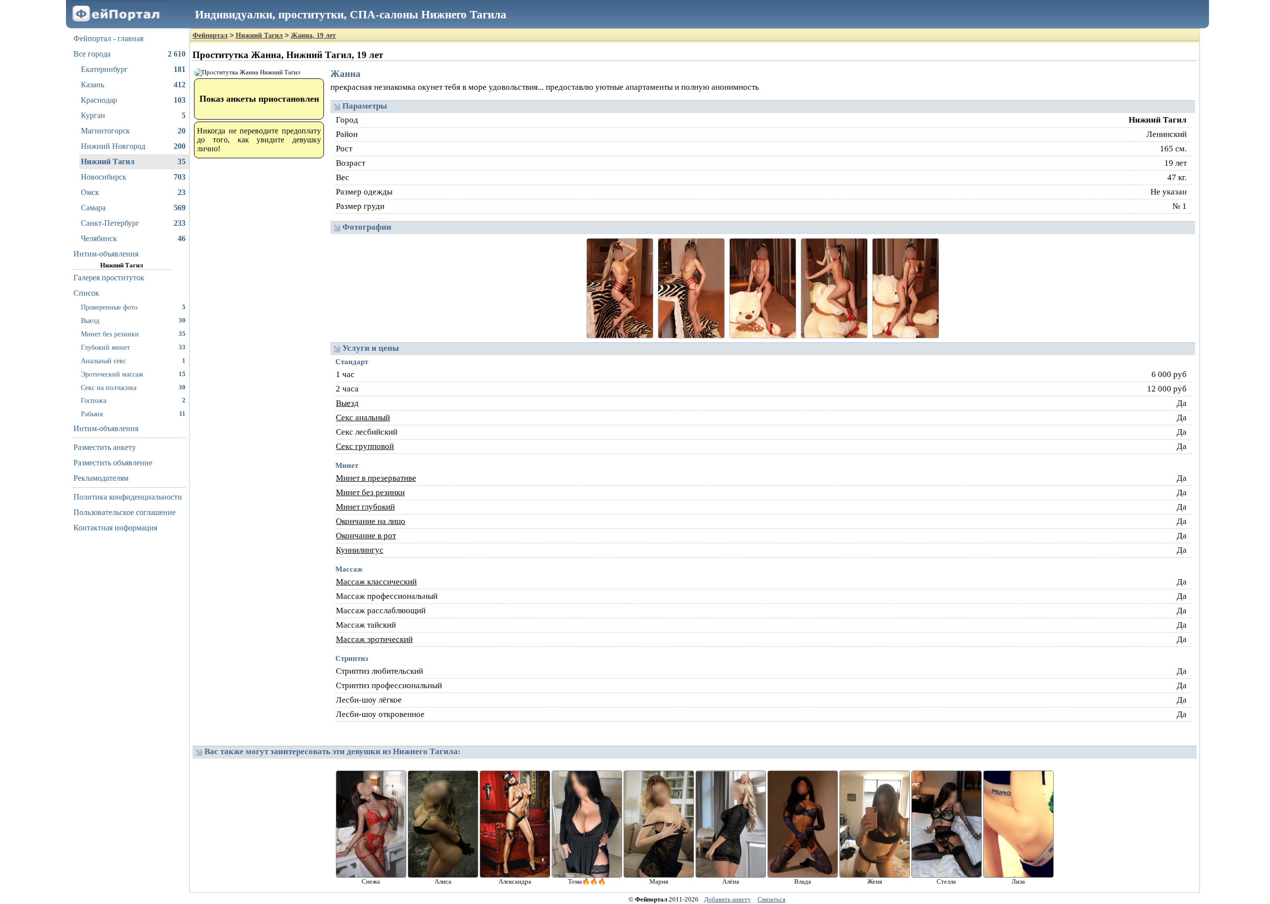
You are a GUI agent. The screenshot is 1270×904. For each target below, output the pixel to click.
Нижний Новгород (133, 146)
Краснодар (133, 100)
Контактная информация (115, 527)
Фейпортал (210, 35)
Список (86, 293)
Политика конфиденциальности (127, 497)
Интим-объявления (105, 254)
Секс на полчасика (133, 387)
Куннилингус (359, 550)
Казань (133, 84)
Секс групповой (365, 446)
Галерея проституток (108, 277)
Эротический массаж (133, 374)
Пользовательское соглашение (124, 512)
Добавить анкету (727, 899)
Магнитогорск (133, 131)
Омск (133, 192)
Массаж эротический (374, 639)
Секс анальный (363, 417)
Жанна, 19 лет (313, 35)
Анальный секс (133, 361)
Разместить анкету (104, 447)
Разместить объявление (112, 462)
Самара (133, 207)
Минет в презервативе (376, 478)
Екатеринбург (133, 69)
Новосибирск (133, 177)
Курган (133, 115)
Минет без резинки (133, 334)
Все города (129, 54)
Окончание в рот (366, 535)
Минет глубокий (365, 507)
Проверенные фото (133, 307)
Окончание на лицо (370, 521)
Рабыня (133, 414)
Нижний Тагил (133, 161)
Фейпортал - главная (108, 38)
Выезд (133, 320)
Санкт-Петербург (133, 223)
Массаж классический (376, 581)
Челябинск (133, 238)
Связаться (771, 899)
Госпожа (133, 400)
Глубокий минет (133, 347)
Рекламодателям (100, 478)
